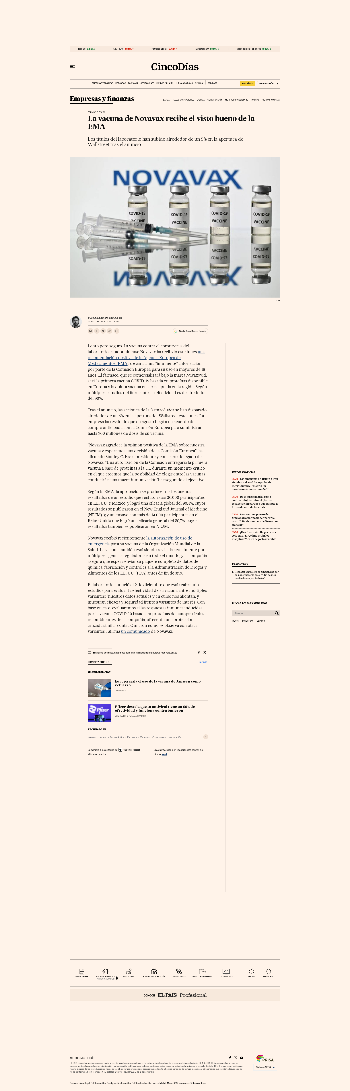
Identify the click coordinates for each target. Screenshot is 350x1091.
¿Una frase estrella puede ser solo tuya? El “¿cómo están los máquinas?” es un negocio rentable (254, 536)
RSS (176, 1083)
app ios (251, 977)
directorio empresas (202, 977)
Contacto (74, 1083)
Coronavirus (159, 737)
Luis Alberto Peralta (105, 317)
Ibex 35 (81, 49)
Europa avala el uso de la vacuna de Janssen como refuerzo (158, 683)
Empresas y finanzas (102, 83)
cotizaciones (226, 977)
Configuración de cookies (119, 1083)
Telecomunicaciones (183, 100)
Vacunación (175, 737)
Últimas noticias (184, 83)
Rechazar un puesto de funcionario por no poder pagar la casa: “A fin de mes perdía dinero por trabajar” (255, 520)
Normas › (203, 662)
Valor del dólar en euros (249, 49)
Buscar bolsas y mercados (249, 603)
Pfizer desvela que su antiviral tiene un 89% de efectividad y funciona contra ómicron (155, 709)
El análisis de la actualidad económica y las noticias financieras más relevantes (135, 652)
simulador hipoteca (105, 977)
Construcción (214, 100)
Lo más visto (240, 563)
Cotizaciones (147, 83)
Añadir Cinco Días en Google (192, 331)
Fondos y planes (164, 83)
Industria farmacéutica (112, 737)
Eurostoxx (247, 621)
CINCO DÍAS (120, 690)
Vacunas (144, 737)
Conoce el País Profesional (175, 995)
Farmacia (132, 737)
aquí (164, 754)
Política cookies (98, 1083)
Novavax (92, 737)
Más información (97, 754)
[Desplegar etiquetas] (205, 736)
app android (268, 977)
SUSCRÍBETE (248, 83)
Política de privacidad (142, 1083)
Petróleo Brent (158, 49)
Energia (201, 100)
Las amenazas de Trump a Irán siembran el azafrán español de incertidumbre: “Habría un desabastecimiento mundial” (255, 484)
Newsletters (184, 1083)
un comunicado (135, 631)
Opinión (199, 83)
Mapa (169, 1083)
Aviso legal (84, 1083)
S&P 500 (118, 49)
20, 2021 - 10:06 (107, 321)
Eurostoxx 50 (202, 49)
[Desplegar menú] (72, 66)
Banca (166, 100)
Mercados (120, 83)
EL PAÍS (211, 82)
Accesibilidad (159, 1083)
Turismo (255, 100)
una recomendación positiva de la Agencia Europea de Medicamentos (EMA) (146, 357)
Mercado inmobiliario (236, 100)
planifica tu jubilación (154, 977)
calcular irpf (81, 977)
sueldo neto (129, 977)
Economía (133, 83)
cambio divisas (179, 977)
